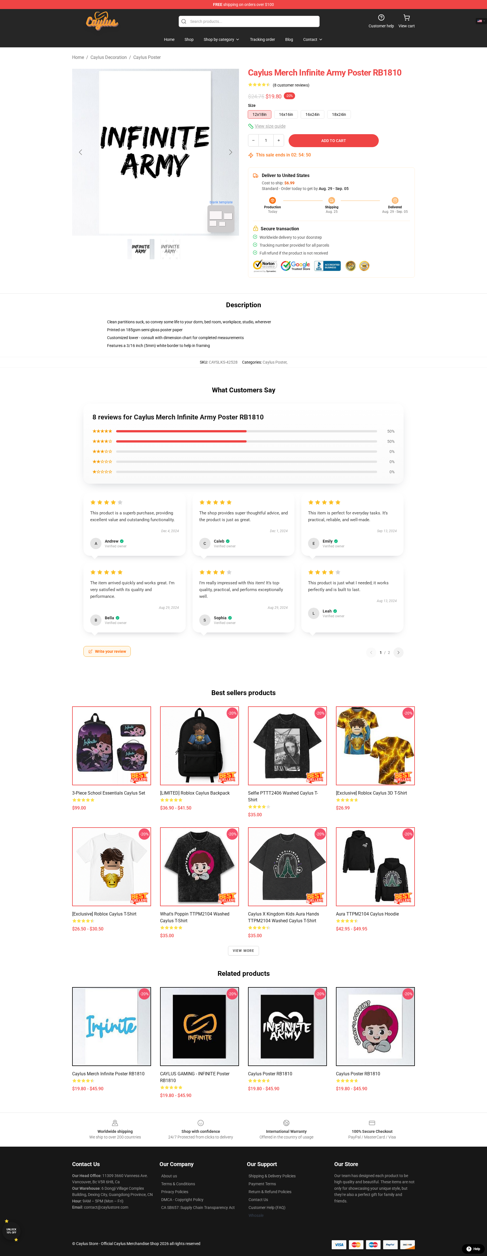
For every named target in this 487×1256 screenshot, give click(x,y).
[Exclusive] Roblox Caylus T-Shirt (104, 914)
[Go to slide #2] (170, 249)
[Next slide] (230, 152)
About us (169, 1176)
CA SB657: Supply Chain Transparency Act (198, 1207)
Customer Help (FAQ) (267, 1207)
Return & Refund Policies (270, 1191)
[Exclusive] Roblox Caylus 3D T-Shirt (371, 793)
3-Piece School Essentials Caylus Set (108, 793)
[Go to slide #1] (140, 249)
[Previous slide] (81, 152)
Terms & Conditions (178, 1184)
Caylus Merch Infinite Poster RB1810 (108, 1073)
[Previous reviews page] (371, 652)
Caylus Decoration (108, 57)
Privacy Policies (174, 1191)
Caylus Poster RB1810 (270, 1073)
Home (78, 57)
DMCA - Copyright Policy (182, 1199)
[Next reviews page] (398, 652)
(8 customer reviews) (291, 85)
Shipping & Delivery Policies (272, 1176)
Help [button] (476, 1249)
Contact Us (258, 1199)
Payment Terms (262, 1184)
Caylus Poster (147, 57)
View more (243, 951)
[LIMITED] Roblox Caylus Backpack (195, 793)
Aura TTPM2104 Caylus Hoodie (367, 914)
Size (252, 105)
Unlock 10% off (11, 1231)
